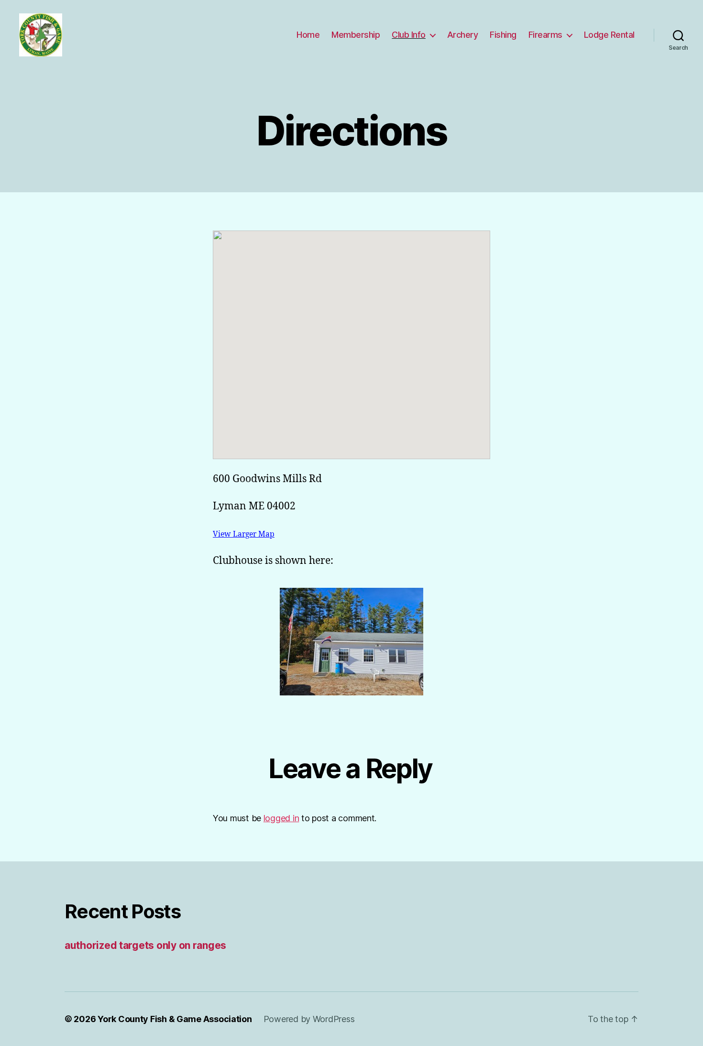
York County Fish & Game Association (175, 1019)
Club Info (409, 35)
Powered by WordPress (309, 1019)
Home (308, 35)
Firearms (545, 35)
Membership (355, 35)
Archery (462, 35)
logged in (281, 818)
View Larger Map (244, 534)
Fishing (503, 35)
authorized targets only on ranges (145, 945)
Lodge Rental (609, 35)
